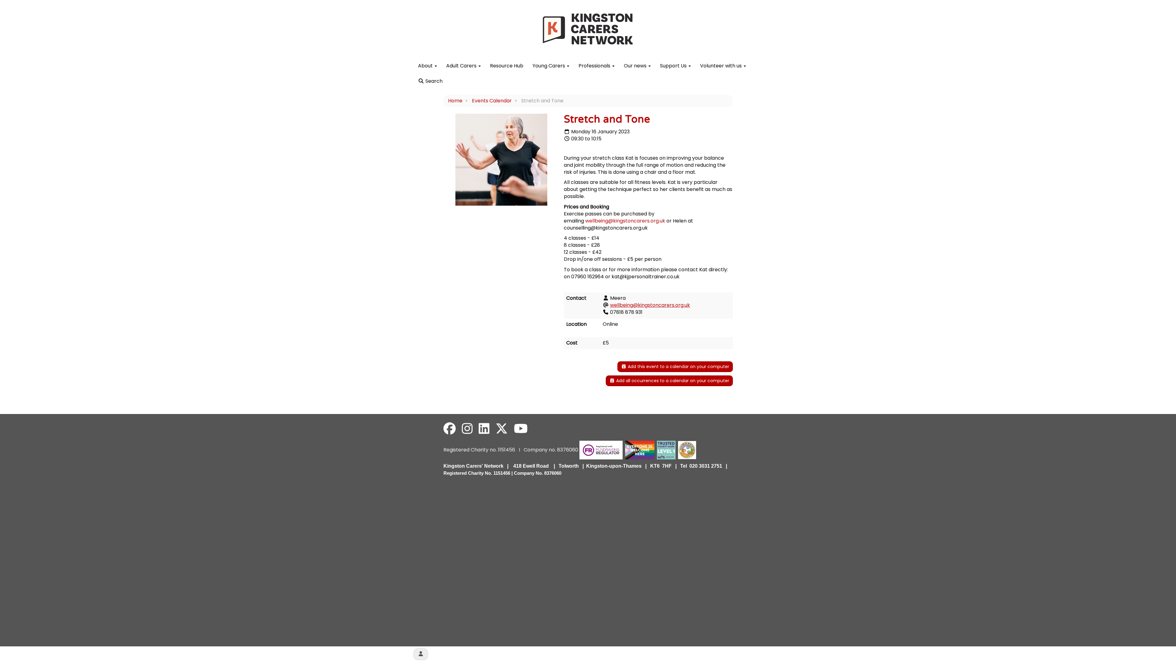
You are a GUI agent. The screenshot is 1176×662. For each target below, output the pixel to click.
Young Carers (549, 65)
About (426, 65)
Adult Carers (462, 65)
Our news (636, 65)
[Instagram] (467, 428)
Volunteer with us (721, 65)
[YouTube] (521, 428)
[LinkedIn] (484, 428)
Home (455, 100)
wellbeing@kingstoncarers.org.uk (625, 220)
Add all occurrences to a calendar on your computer (672, 381)
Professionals (595, 65)
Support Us (674, 65)
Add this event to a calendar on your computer (678, 366)
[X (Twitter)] (502, 428)
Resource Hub (506, 65)
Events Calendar (492, 100)
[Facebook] (449, 428)
